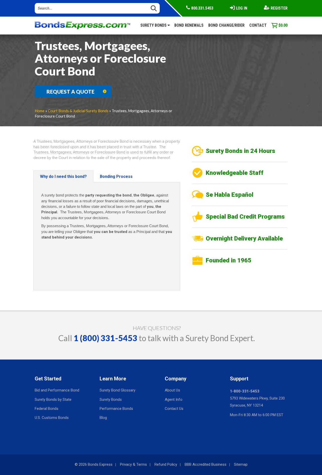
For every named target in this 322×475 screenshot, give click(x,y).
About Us (172, 390)
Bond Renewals (189, 25)
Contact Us (174, 408)
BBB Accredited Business (205, 464)
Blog (103, 417)
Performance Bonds (116, 408)
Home (40, 110)
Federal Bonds (46, 408)
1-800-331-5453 (244, 391)
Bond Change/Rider (226, 25)
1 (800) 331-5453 (105, 338)
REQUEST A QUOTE (70, 92)
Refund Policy (165, 464)
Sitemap (241, 464)
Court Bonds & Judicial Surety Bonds (78, 110)
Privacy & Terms (133, 464)
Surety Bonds (154, 25)
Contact (258, 25)
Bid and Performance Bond (57, 390)
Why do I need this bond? (63, 176)
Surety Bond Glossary (117, 390)
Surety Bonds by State (53, 399)
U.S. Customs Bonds (52, 417)
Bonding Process (116, 176)
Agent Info (173, 399)
